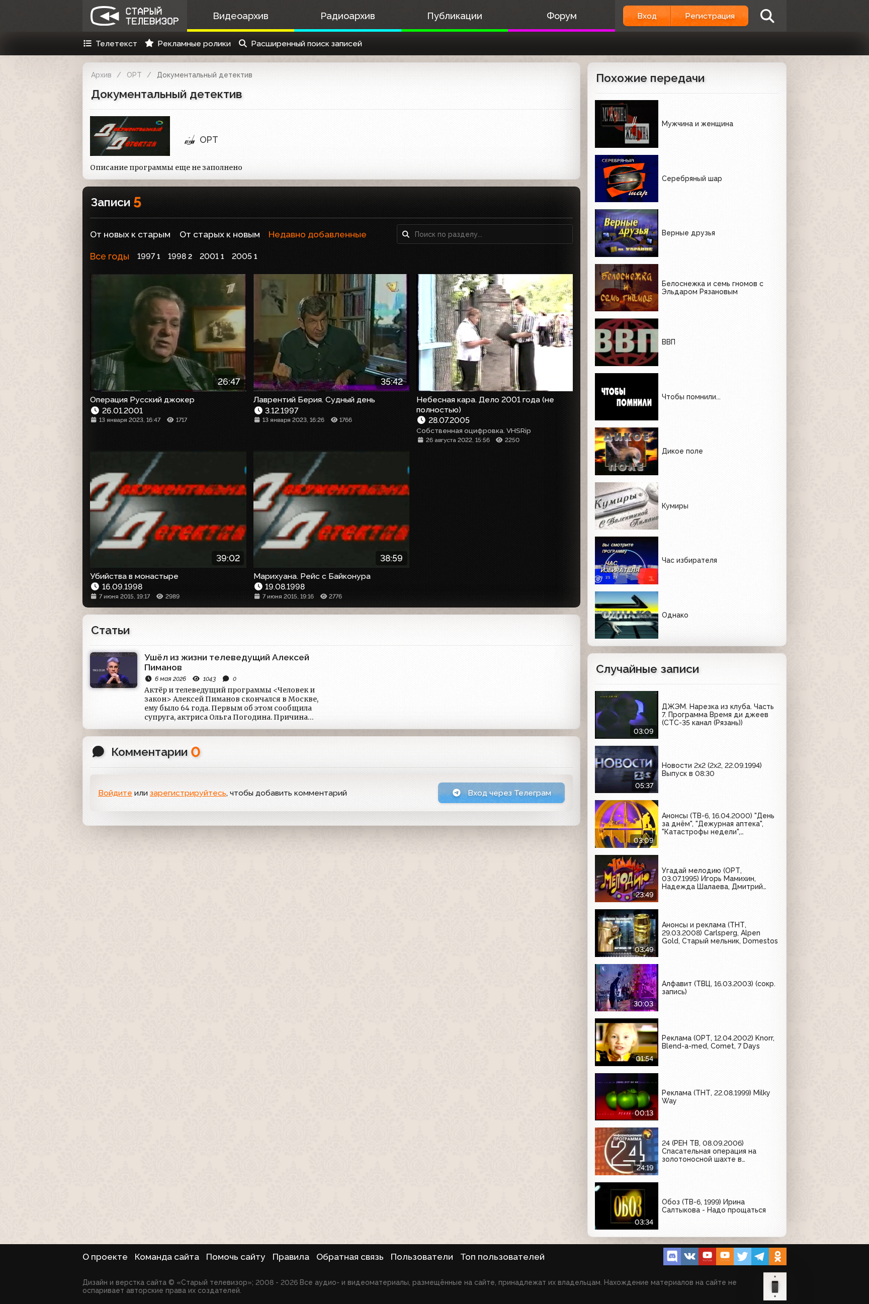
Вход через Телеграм (508, 793)
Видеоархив (241, 16)
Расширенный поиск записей (306, 43)
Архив (101, 75)
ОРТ (134, 75)
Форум (562, 16)
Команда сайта (167, 1257)
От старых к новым (220, 234)
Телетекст (116, 43)
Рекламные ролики (194, 43)
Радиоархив (347, 16)
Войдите (115, 793)
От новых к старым (130, 234)
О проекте (105, 1257)
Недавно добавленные (318, 234)
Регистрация (710, 16)
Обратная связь (350, 1257)
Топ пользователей (502, 1257)
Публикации (454, 16)
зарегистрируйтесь (188, 793)
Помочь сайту (236, 1257)
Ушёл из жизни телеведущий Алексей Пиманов (226, 662)
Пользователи (422, 1257)
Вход (647, 16)
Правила (291, 1257)
